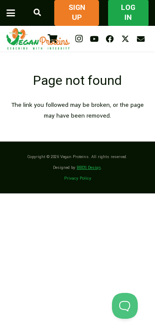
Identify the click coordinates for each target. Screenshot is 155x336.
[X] (125, 39)
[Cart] (52, 39)
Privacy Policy (77, 178)
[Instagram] (79, 39)
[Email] (141, 39)
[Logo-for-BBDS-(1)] (38, 39)
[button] (10, 13)
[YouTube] (94, 39)
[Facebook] (110, 39)
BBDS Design (89, 168)
